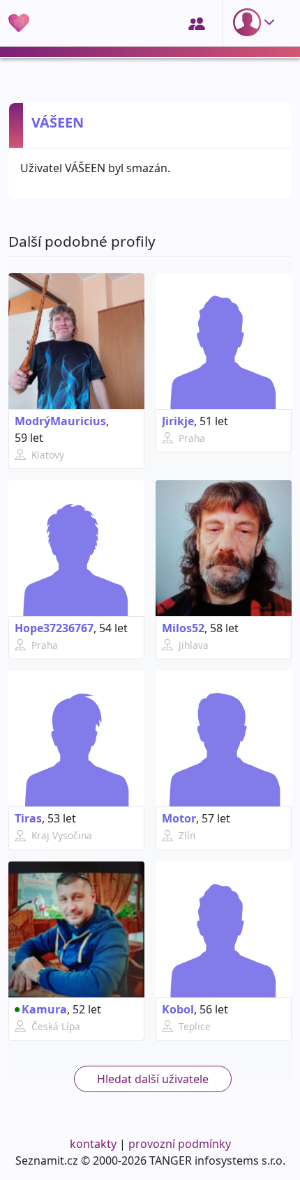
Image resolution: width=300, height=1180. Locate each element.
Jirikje (178, 421)
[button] (257, 22)
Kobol (178, 1009)
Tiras (28, 818)
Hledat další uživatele (153, 1079)
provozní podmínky (179, 1143)
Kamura (44, 1009)
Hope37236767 (54, 628)
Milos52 (183, 628)
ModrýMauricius (60, 421)
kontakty (93, 1143)
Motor (179, 818)
